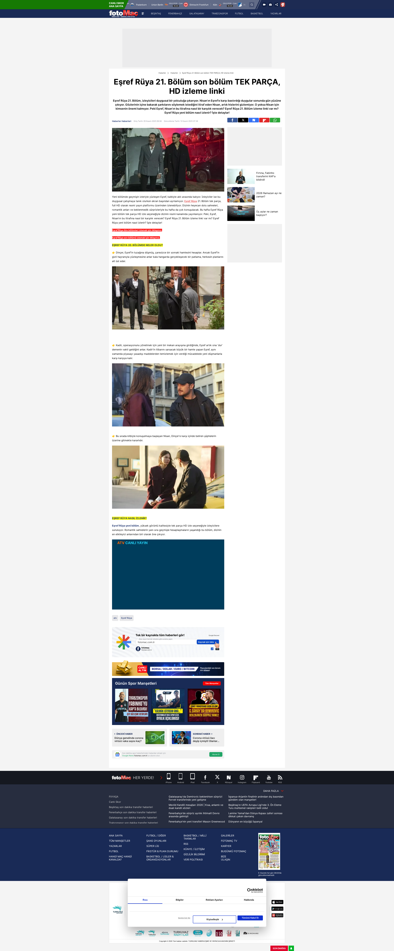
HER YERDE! (143, 777)
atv (115, 618)
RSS (186, 843)
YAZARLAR (115, 846)
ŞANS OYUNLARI (156, 840)
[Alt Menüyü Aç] (142, 13)
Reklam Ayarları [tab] (214, 900)
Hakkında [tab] (249, 900)
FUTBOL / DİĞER (156, 835)
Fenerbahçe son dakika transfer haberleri (133, 812)
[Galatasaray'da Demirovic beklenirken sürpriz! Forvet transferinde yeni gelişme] (204, 705)
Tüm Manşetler (212, 683)
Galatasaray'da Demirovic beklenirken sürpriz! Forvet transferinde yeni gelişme (195, 798)
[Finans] (168, 668)
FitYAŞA (113, 796)
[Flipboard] (264, 120)
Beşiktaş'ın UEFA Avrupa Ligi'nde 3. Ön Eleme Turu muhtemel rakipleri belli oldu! (254, 806)
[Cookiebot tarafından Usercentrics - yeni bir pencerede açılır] (249, 890)
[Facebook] (232, 120)
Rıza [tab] (145, 900)
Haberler (162, 73)
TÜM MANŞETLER (119, 840)
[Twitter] (243, 120)
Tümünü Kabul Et (250, 918)
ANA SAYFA (116, 835)
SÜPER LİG (152, 846)
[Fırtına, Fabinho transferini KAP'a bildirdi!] (241, 176)
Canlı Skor (115, 801)
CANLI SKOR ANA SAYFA (116, 5)
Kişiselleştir (213, 919)
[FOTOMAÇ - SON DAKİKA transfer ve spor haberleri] (123, 13)
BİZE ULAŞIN (225, 858)
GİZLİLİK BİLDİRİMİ (194, 854)
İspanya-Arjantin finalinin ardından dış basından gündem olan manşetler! (255, 798)
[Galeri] (270, 4)
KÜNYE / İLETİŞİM (194, 849)
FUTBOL (114, 851)
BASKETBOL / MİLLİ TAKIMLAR (195, 837)
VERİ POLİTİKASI (193, 859)
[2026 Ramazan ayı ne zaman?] (241, 194)
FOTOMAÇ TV (229, 840)
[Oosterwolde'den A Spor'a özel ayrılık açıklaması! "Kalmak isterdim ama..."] (167, 705)
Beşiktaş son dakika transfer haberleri (131, 807)
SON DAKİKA (279, 948)
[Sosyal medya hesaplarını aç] (276, 4)
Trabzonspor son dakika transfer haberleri (133, 822)
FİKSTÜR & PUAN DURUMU (162, 851)
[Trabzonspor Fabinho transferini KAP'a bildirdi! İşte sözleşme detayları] (131, 705)
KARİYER (226, 846)
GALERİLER (227, 835)
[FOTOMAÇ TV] (264, 4)
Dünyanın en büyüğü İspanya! (245, 821)
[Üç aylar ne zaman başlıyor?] (241, 213)
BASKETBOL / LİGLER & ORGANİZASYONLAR (160, 858)
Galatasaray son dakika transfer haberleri (133, 817)
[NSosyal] (254, 120)
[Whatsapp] (275, 120)
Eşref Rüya (190, 201)
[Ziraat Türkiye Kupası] (282, 4)
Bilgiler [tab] (180, 900)
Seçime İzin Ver (184, 918)
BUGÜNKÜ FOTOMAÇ (233, 851)
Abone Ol (215, 754)
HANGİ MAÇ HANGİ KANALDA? (120, 858)
